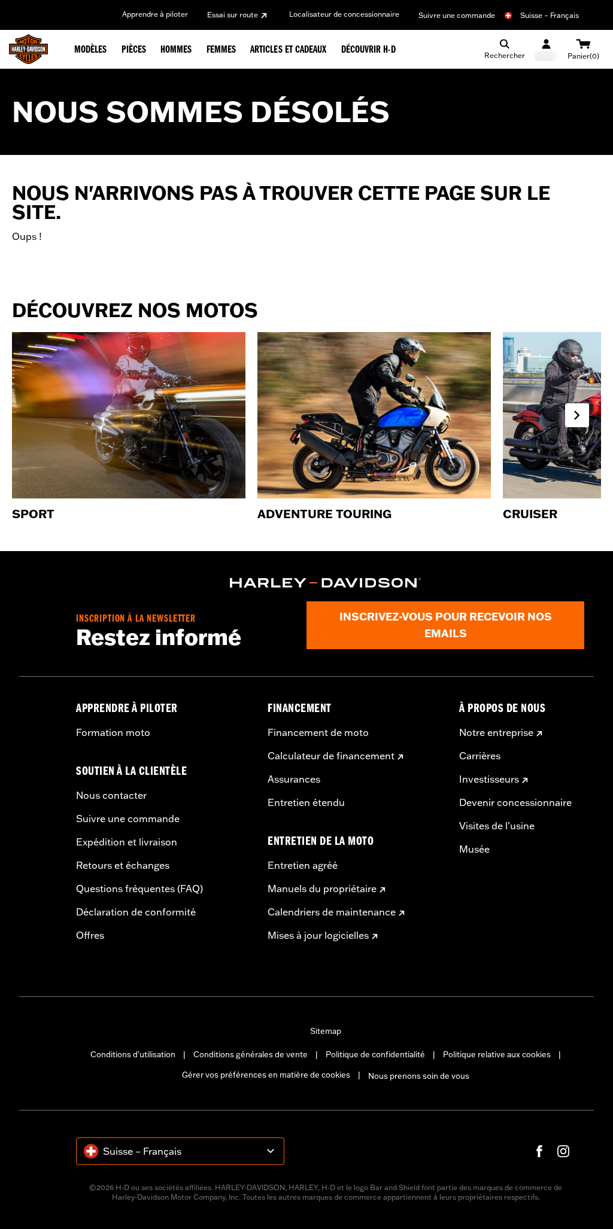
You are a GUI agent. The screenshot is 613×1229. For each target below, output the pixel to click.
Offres (90, 935)
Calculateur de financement (331, 756)
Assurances (294, 779)
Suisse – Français (549, 15)
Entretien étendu (306, 802)
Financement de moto (318, 732)
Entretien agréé (303, 865)
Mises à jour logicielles (318, 935)
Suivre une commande (456, 15)
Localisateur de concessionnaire (344, 14)
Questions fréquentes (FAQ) (139, 889)
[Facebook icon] (539, 1151)
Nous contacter (111, 795)
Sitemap (325, 1031)
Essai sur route (232, 14)
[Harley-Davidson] (325, 583)
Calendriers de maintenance (332, 912)
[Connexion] (546, 49)
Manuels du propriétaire (322, 889)
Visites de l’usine (497, 826)
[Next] (577, 415)
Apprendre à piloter (155, 14)
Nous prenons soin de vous (418, 1076)
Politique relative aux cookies (497, 1054)
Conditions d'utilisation (132, 1054)
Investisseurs (489, 779)
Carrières (479, 756)
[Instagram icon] (563, 1151)
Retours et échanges (122, 865)
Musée (474, 849)
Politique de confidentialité (375, 1054)
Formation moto (113, 732)
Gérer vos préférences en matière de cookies (266, 1074)
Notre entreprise (496, 732)
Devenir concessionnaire (515, 802)
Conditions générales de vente (250, 1054)
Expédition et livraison (126, 842)
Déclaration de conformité (136, 912)
